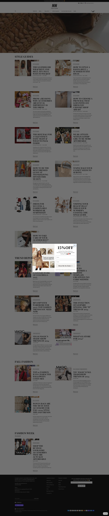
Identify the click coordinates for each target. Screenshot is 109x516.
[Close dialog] (74, 245)
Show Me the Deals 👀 (65, 266)
